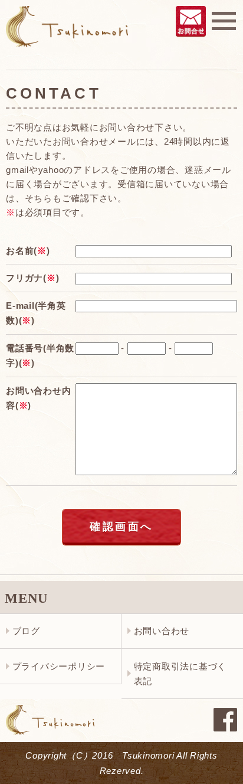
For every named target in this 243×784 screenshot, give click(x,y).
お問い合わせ (162, 631)
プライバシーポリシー (59, 666)
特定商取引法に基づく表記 (180, 674)
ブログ (26, 631)
